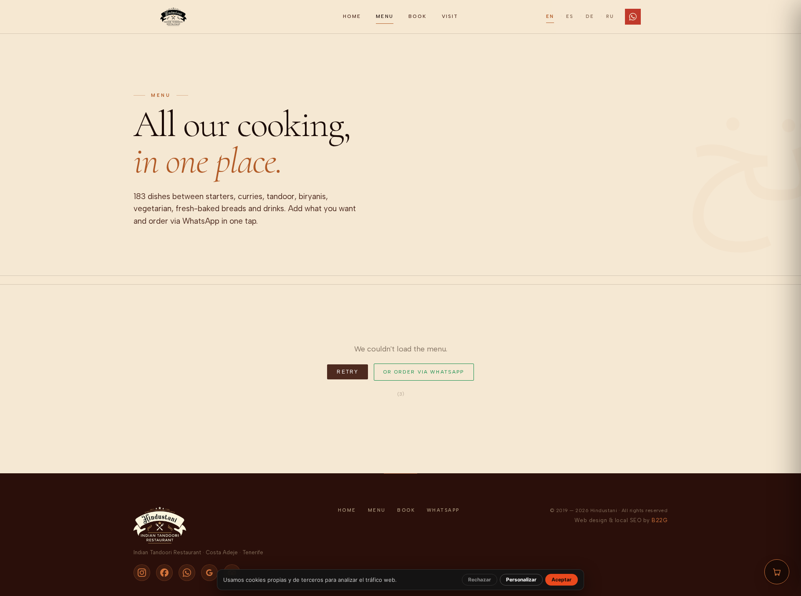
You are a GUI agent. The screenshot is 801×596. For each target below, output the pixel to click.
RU (610, 16)
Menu (384, 16)
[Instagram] (142, 572)
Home (352, 16)
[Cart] (776, 571)
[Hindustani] (246, 17)
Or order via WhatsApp (423, 372)
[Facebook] (164, 572)
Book (417, 16)
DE (590, 16)
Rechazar (479, 579)
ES (570, 16)
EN (550, 16)
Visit (450, 16)
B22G (660, 520)
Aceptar (562, 579)
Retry (347, 372)
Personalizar (521, 579)
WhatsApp (443, 510)
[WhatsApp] (633, 17)
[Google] (209, 572)
